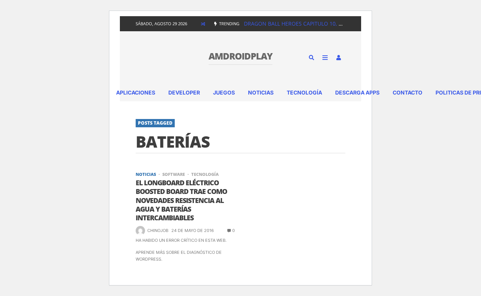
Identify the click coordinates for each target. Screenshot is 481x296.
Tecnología (304, 92)
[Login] (338, 57)
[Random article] (203, 23)
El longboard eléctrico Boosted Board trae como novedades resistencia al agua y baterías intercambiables (181, 201)
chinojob (157, 230)
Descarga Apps (357, 92)
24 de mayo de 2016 (192, 230)
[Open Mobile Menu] (325, 57)
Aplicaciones (135, 92)
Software (173, 174)
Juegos (224, 92)
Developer (184, 92)
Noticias (261, 92)
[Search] (311, 57)
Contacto (407, 92)
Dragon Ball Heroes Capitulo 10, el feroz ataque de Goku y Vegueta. (341, 23)
